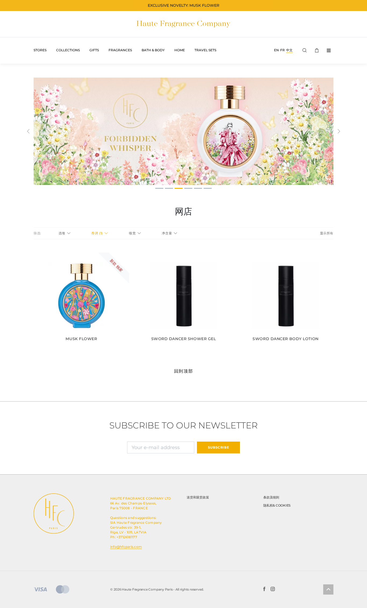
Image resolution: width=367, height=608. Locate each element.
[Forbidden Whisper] (183, 131)
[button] (28, 131)
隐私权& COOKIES (276, 505)
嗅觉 (133, 233)
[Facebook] (264, 589)
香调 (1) (97, 233)
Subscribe (218, 447)
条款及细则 (271, 497)
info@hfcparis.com (126, 547)
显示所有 (326, 233)
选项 (62, 233)
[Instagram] (273, 589)
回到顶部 (183, 371)
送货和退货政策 (198, 497)
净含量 (167, 233)
